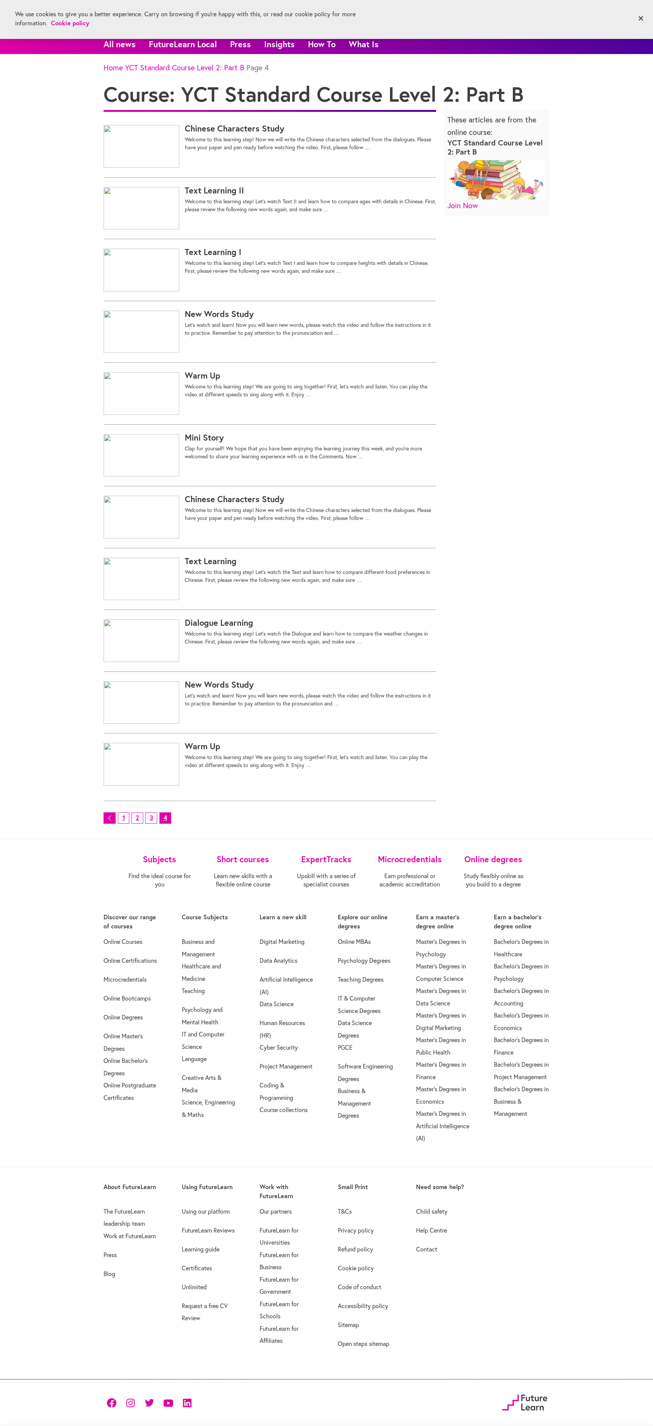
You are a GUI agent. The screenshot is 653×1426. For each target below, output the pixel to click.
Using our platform (206, 1211)
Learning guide (201, 1249)
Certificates (197, 1268)
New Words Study (219, 314)
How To (322, 44)
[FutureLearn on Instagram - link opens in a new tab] (130, 1402)
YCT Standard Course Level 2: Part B (184, 67)
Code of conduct (359, 1287)
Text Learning (211, 561)
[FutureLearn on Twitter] (149, 1402)
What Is (364, 44)
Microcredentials (125, 979)
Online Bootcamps (127, 998)
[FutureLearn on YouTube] (168, 1402)
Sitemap (348, 1325)
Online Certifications (130, 960)
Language (194, 1059)
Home (113, 67)
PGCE (345, 1047)
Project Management (286, 1066)
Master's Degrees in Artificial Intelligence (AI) (442, 1126)
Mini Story (204, 437)
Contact (426, 1249)
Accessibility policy (363, 1306)
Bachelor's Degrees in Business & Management (521, 1101)
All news (120, 44)
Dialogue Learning (219, 622)
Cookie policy (356, 1268)
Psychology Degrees (364, 960)
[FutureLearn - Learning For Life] (524, 1401)
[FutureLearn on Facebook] (113, 1402)
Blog (109, 1274)
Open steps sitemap (363, 1343)
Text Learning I (213, 252)
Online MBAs (354, 941)
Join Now (462, 205)
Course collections (284, 1110)
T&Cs (345, 1211)
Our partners (276, 1211)
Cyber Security (279, 1047)
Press (240, 44)
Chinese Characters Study (234, 128)
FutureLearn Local (183, 44)
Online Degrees (123, 1017)
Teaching (193, 990)
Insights (279, 44)
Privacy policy (356, 1230)
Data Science (277, 1004)
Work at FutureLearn (130, 1236)
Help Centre (431, 1230)
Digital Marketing (282, 941)
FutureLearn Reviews (208, 1230)
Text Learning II (214, 190)
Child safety (431, 1211)
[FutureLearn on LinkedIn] (187, 1402)
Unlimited (194, 1287)
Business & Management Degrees (354, 1103)
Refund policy (355, 1249)
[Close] (641, 18)
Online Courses (123, 941)
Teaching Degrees (361, 979)
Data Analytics (278, 960)
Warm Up (202, 375)
